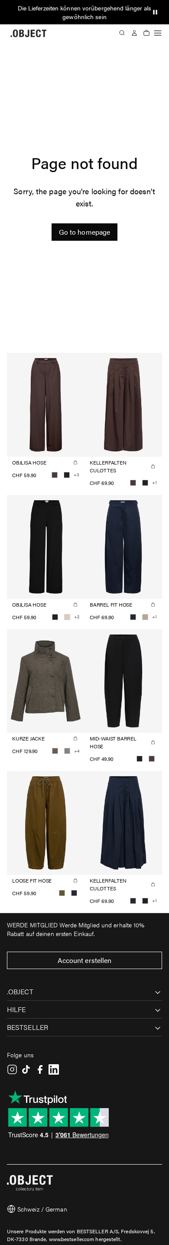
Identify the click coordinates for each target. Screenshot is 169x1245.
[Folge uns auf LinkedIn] (54, 1069)
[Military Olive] (62, 893)
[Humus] (145, 617)
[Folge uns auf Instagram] (12, 1069)
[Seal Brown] (54, 475)
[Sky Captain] (133, 617)
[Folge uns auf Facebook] (40, 1069)
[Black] (67, 475)
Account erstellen (85, 960)
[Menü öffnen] (157, 33)
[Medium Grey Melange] (67, 751)
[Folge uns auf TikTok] (26, 1069)
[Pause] (155, 12)
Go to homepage (84, 232)
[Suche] (122, 33)
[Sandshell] (67, 617)
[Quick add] (75, 462)
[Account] (134, 33)
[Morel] (55, 751)
